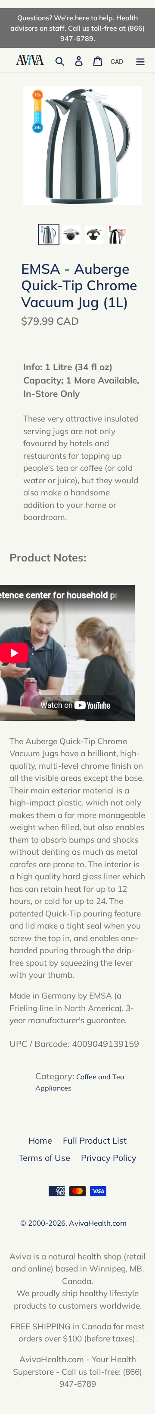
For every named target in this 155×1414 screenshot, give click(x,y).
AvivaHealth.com (98, 1222)
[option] (48, 234)
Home (40, 1140)
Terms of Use (44, 1157)
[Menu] (140, 60)
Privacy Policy (108, 1157)
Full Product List (95, 1140)
